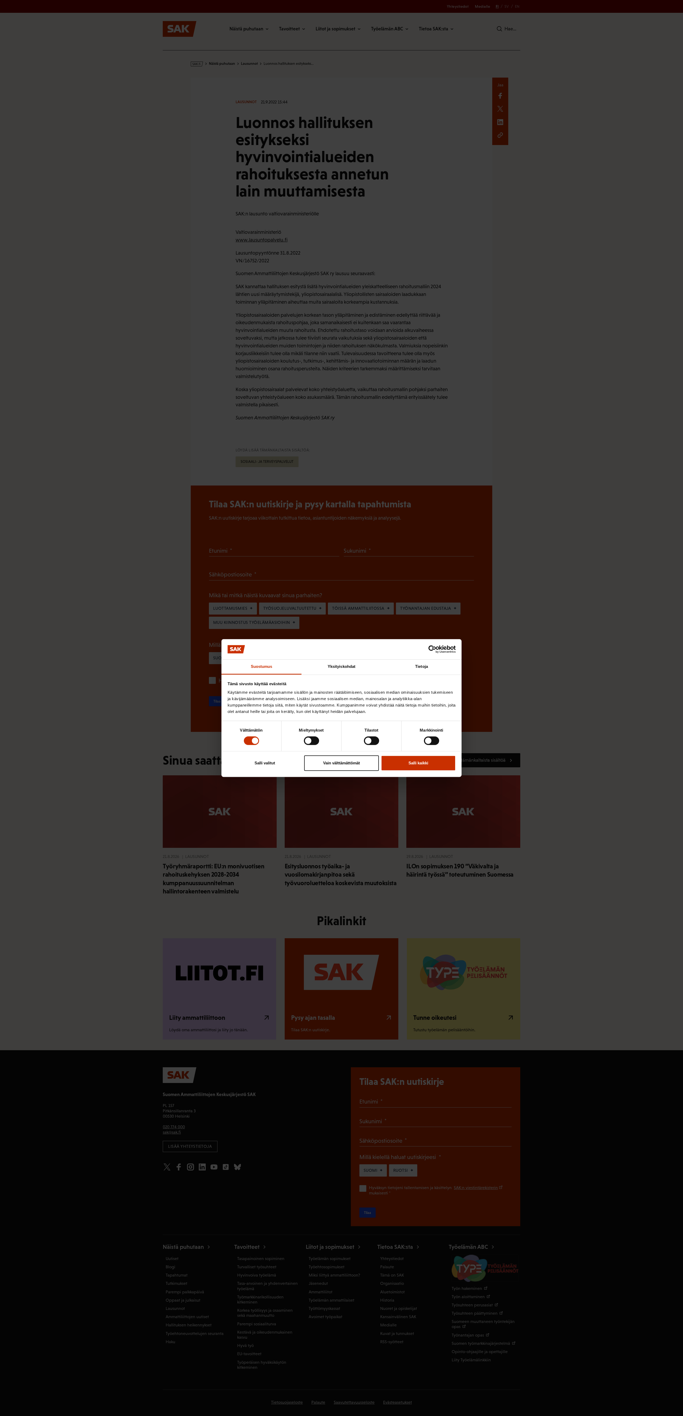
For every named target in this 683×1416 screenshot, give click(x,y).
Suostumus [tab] (261, 666)
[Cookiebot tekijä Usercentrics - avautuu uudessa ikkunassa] (432, 649)
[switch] (311, 740)
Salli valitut (265, 763)
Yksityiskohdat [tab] (341, 666)
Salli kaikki (418, 763)
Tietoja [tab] (421, 666)
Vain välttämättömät (341, 763)
